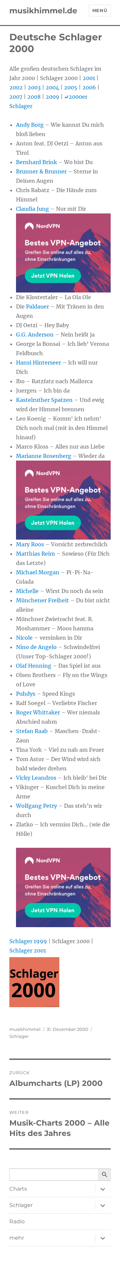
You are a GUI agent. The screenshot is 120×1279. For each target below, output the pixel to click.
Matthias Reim (35, 553)
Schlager (19, 1036)
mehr (16, 1238)
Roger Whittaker (38, 712)
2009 (52, 96)
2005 (70, 87)
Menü (99, 10)
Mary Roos (30, 544)
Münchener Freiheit (42, 600)
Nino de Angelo (36, 647)
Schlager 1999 (28, 941)
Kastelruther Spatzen (44, 400)
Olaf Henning (33, 665)
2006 (89, 87)
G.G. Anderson (35, 334)
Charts (18, 1189)
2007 (15, 96)
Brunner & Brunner (41, 171)
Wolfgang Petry (36, 805)
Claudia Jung (32, 208)
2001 (89, 78)
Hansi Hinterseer (38, 362)
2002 (16, 87)
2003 (34, 87)
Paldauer (37, 306)
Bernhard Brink (36, 162)
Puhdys (25, 693)
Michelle (27, 591)
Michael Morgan (37, 572)
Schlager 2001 (27, 950)
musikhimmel (25, 1029)
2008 (34, 96)
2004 (52, 87)
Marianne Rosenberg (43, 456)
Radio (17, 1221)
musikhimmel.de (43, 10)
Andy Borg (30, 124)
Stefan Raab (32, 731)
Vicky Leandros (36, 777)
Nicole (24, 637)
